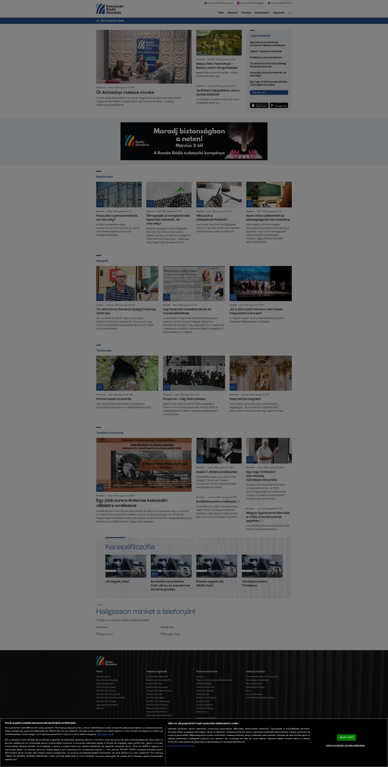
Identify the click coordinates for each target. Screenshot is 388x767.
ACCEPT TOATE (347, 737)
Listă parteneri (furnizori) (181, 746)
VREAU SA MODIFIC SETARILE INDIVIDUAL (345, 746)
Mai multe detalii (105, 734)
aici (104, 750)
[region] (194, 742)
